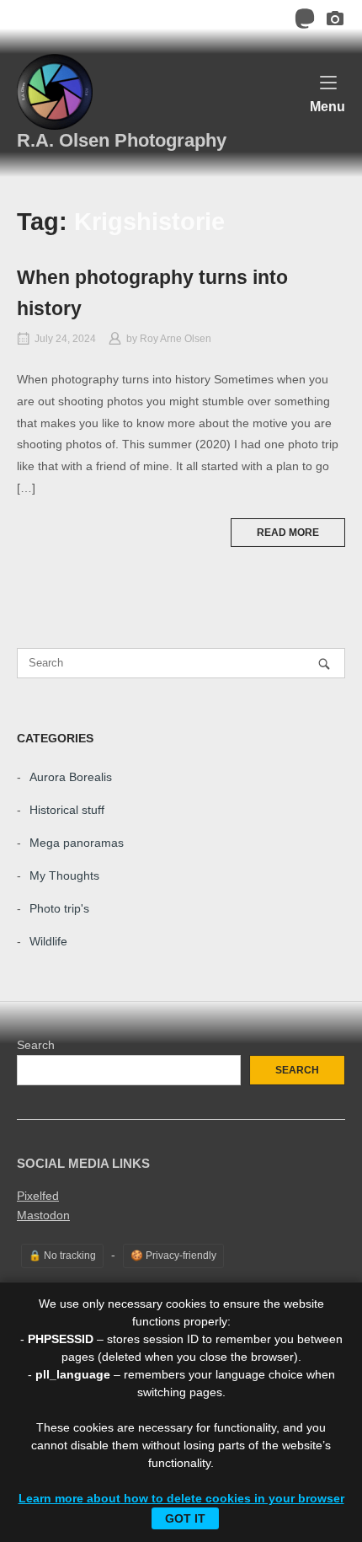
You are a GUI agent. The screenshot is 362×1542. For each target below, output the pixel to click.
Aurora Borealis (70, 777)
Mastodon (43, 1215)
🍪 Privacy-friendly (173, 1255)
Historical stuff (66, 810)
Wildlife (48, 941)
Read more (288, 532)
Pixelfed (38, 1195)
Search (36, 1045)
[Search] (324, 663)
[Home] (55, 91)
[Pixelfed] (335, 21)
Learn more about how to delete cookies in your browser (181, 1498)
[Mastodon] (305, 21)
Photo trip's (59, 908)
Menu (327, 106)
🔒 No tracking (62, 1255)
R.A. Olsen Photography (121, 140)
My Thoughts (64, 875)
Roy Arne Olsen (175, 339)
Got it (185, 1518)
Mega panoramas (76, 842)
